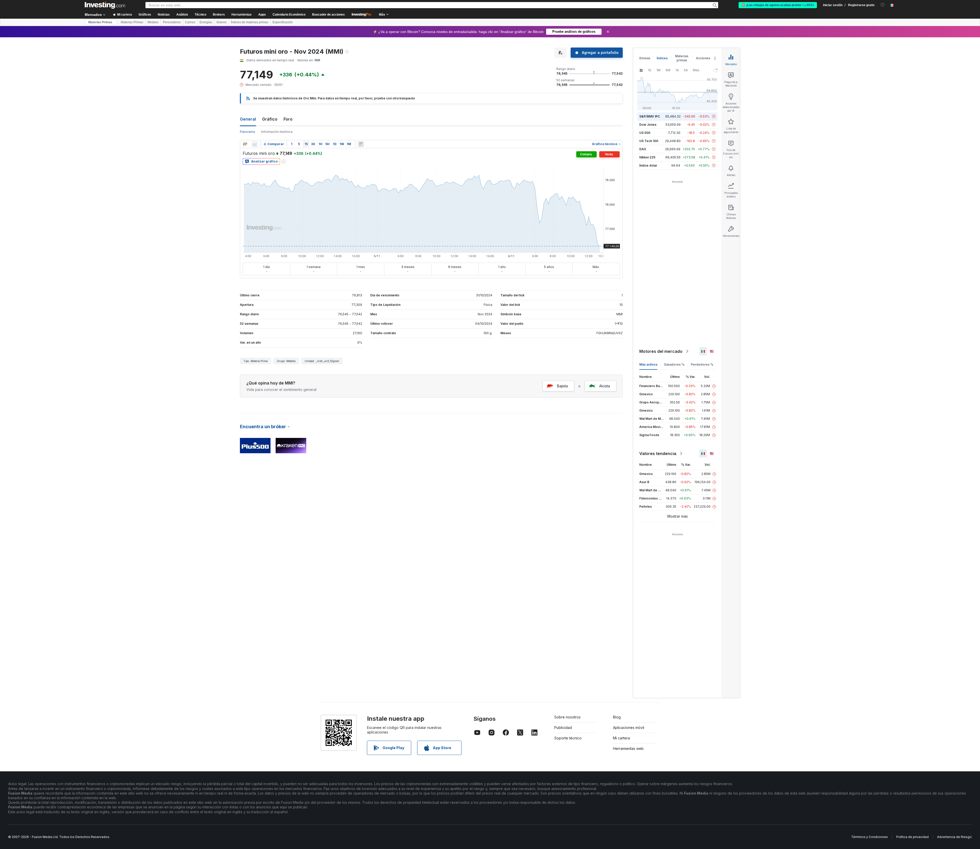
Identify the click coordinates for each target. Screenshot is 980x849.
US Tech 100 (648, 141)
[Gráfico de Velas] (245, 144)
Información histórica (276, 132)
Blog (617, 717)
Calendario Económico (289, 14)
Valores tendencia (657, 453)
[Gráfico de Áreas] (255, 144)
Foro (288, 119)
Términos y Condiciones (869, 837)
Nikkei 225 (647, 157)
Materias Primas (100, 22)
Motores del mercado (660, 351)
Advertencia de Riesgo (954, 837)
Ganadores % (674, 364)
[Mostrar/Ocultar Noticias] (361, 144)
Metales (153, 22)
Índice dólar (648, 165)
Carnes (190, 22)
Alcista (604, 386)
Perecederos (172, 22)
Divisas (644, 58)
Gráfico (269, 119)
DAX (642, 149)
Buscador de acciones (328, 14)
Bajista (562, 386)
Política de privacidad (912, 837)
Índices (662, 58)
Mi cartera (621, 738)
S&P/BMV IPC (649, 116)
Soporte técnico (568, 738)
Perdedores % (702, 364)
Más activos (648, 364)
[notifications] (883, 4)
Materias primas (681, 58)
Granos (221, 22)
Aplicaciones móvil (628, 727)
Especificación (283, 22)
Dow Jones (647, 124)
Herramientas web (628, 748)
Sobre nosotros (567, 717)
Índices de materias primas (249, 22)
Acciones (703, 58)
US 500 (644, 133)
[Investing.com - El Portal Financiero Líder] (105, 5)
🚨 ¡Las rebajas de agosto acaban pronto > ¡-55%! (778, 5)
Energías (206, 22)
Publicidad (563, 727)
